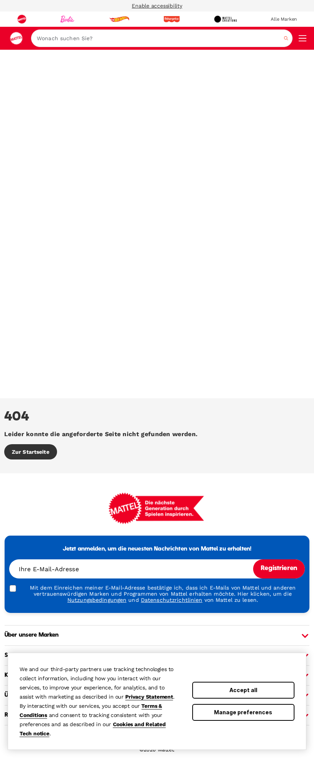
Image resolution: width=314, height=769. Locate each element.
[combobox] (162, 38)
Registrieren (279, 568)
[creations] (225, 19)
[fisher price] (171, 19)
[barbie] (67, 19)
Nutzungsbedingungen (96, 600)
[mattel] (21, 19)
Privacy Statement (149, 697)
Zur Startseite (30, 452)
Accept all (243, 690)
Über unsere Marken (32, 635)
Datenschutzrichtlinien (172, 600)
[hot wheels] (119, 19)
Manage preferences (243, 712)
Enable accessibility (157, 5)
